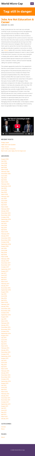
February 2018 (5, 259)
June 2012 (4, 387)
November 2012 (5, 377)
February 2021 (5, 196)
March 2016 (4, 302)
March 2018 (4, 256)
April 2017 (4, 279)
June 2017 (4, 275)
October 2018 (5, 242)
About (3, 437)
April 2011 (3, 414)
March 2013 (4, 369)
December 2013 (5, 352)
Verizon (6, 50)
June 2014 (4, 340)
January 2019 (5, 236)
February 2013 (5, 371)
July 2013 (3, 360)
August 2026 (4, 159)
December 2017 (5, 263)
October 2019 (5, 217)
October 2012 (5, 379)
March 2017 (4, 281)
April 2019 (4, 229)
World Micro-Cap (12, 3)
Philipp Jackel (5, 142)
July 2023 (4, 188)
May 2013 (4, 364)
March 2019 (4, 232)
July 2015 (3, 319)
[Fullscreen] (31, 134)
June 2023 (4, 190)
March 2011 (4, 416)
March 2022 (4, 194)
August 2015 (4, 317)
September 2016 (6, 290)
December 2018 (5, 238)
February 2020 (5, 209)
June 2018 (4, 250)
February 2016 (5, 304)
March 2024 (4, 182)
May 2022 (4, 192)
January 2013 (5, 373)
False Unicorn (5, 147)
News (2, 429)
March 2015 (4, 321)
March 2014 (4, 346)
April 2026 (4, 167)
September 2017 (6, 269)
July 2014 (3, 337)
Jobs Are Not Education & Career (17, 21)
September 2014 (6, 333)
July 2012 (3, 385)
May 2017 (4, 277)
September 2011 (5, 404)
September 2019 (6, 219)
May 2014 (4, 342)
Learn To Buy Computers (8, 149)
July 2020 (4, 198)
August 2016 (4, 292)
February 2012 (5, 393)
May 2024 (4, 178)
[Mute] (29, 134)
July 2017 (3, 273)
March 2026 (4, 169)
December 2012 (5, 375)
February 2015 (5, 323)
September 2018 (6, 244)
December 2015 (5, 308)
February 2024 (5, 184)
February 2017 (5, 283)
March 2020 (4, 207)
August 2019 (4, 221)
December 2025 (5, 173)
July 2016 (3, 294)
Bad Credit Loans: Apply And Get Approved (13, 151)
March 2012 (4, 391)
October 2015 (5, 313)
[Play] (3, 134)
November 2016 (5, 288)
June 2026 (4, 163)
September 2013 (6, 356)
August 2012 (4, 383)
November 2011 (5, 400)
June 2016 (4, 296)
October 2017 (5, 267)
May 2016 (4, 298)
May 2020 (4, 202)
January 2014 (5, 350)
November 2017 (5, 265)
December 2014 (5, 327)
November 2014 (5, 329)
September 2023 (6, 186)
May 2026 (4, 165)
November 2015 (5, 310)
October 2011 (5, 402)
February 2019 (5, 234)
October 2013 (5, 354)
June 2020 (4, 200)
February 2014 (5, 348)
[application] (17, 126)
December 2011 (5, 398)
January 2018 (5, 261)
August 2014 (4, 335)
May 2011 (3, 412)
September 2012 (6, 381)
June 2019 (4, 225)
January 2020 (5, 211)
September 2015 (6, 315)
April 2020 (4, 205)
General (3, 427)
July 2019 (3, 223)
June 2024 (4, 176)
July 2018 (4, 248)
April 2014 (4, 344)
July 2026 (4, 161)
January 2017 (5, 285)
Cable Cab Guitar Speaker (8, 144)
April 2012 (4, 389)
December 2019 (5, 213)
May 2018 (4, 252)
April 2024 (4, 180)
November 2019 (5, 215)
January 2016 (5, 306)
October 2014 (5, 331)
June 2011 (4, 410)
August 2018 (4, 246)
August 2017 (4, 271)
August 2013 (4, 358)
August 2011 (4, 406)
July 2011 (3, 408)
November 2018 (5, 240)
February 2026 (5, 171)
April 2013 (4, 366)
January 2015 (4, 325)
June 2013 (4, 362)
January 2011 (4, 418)
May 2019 (4, 227)
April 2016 (4, 300)
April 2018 (4, 254)
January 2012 (5, 396)
